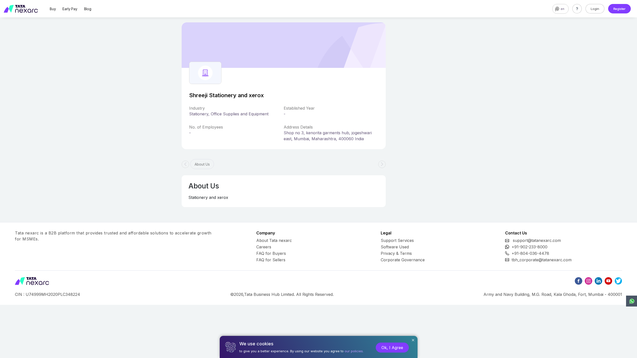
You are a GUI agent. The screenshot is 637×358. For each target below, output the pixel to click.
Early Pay (69, 9)
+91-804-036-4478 (530, 253)
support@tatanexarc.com (537, 240)
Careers (263, 246)
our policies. (354, 351)
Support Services (397, 240)
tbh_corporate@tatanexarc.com (542, 259)
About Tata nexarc (274, 240)
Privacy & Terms (396, 253)
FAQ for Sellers (270, 259)
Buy (53, 9)
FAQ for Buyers (271, 253)
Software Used (395, 246)
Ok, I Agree (392, 347)
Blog (87, 9)
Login (595, 9)
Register (619, 9)
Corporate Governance (403, 259)
